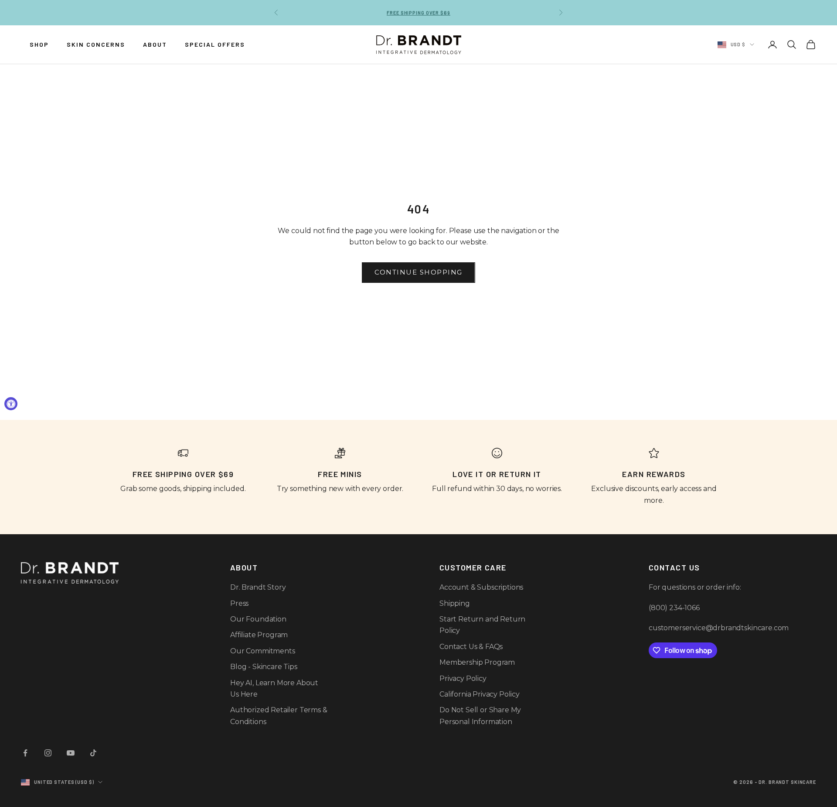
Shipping (454, 603)
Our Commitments (262, 651)
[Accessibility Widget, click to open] (10, 403)
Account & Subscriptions (481, 587)
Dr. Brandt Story (258, 587)
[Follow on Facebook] (25, 753)
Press (239, 603)
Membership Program (477, 662)
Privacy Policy (463, 678)
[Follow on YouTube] (70, 753)
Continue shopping (418, 272)
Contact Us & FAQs (471, 646)
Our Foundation (258, 619)
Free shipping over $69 (418, 12)
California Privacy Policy (479, 694)
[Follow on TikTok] (93, 753)
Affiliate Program (259, 635)
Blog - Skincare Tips (263, 667)
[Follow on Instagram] (48, 753)
